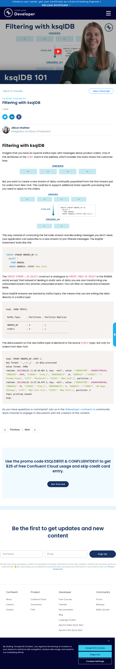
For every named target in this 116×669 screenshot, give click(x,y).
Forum (99, 599)
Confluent (12, 592)
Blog (61, 615)
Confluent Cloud (38, 599)
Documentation (66, 609)
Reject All (95, 654)
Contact (9, 609)
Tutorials (63, 604)
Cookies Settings (95, 661)
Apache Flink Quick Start (70, 630)
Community (103, 592)
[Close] (109, 641)
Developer (65, 592)
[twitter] (5, 117)
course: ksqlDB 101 (14, 98)
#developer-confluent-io (80, 409)
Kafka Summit (102, 609)
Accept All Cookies (95, 648)
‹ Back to (12, 91)
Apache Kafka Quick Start (71, 625)
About (9, 599)
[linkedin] (12, 117)
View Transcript (101, 91)
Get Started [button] (58, 484)
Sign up (102, 554)
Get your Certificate (55, 4)
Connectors (36, 604)
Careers (10, 604)
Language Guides (67, 620)
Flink (33, 609)
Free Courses (65, 599)
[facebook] (19, 117)
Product (35, 592)
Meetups (100, 604)
